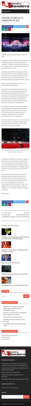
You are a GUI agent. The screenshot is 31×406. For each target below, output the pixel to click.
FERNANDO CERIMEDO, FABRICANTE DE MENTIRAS (15, 274)
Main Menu (7, 11)
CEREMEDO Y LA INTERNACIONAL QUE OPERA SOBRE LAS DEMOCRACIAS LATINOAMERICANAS (15, 238)
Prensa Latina (5, 339)
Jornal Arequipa (6, 337)
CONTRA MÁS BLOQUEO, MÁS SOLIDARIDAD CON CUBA (8, 214)
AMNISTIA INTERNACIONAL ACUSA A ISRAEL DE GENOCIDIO (22, 214)
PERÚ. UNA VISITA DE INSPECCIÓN (11, 263)
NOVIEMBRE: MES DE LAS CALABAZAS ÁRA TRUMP (15, 285)
